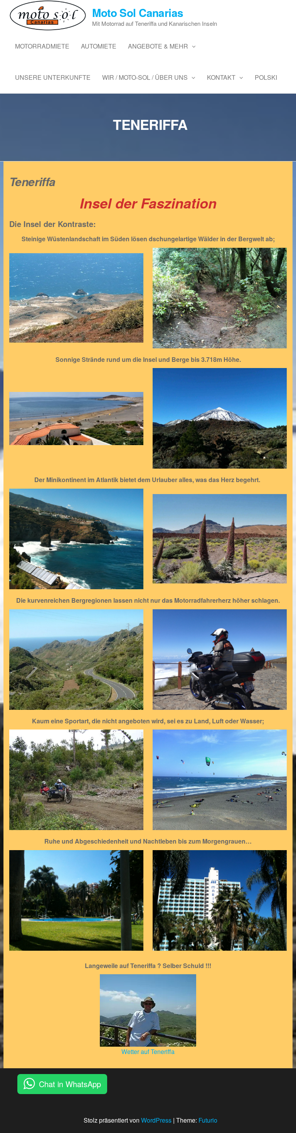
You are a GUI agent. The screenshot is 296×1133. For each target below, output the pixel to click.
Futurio (207, 1120)
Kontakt (221, 77)
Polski (266, 77)
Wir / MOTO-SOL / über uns (145, 77)
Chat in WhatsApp (70, 1083)
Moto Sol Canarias (137, 12)
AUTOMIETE (98, 46)
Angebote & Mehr (158, 46)
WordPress (156, 1120)
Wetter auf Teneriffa (148, 1051)
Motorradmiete (42, 46)
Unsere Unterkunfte (53, 77)
